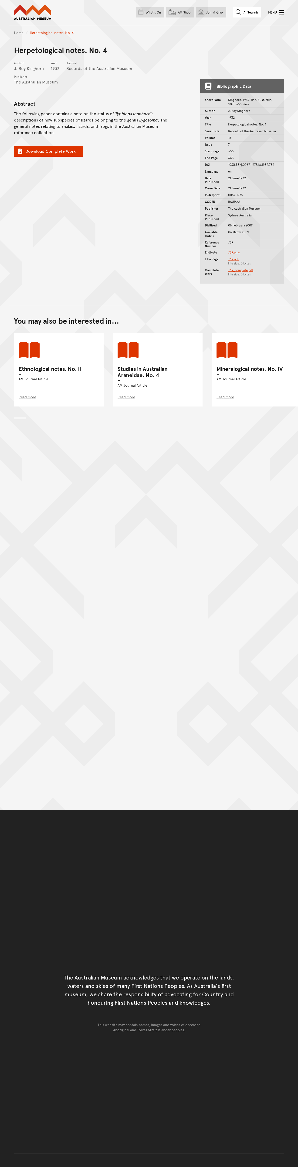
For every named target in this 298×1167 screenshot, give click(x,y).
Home (18, 32)
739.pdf (233, 259)
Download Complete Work (50, 151)
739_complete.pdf (240, 270)
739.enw (234, 252)
